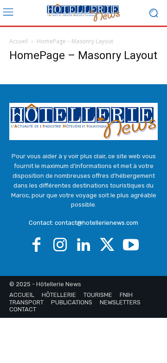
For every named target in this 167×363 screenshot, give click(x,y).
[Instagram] (60, 245)
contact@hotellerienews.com (96, 222)
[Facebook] (36, 245)
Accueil (18, 41)
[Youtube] (131, 245)
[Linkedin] (84, 245)
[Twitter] (107, 245)
